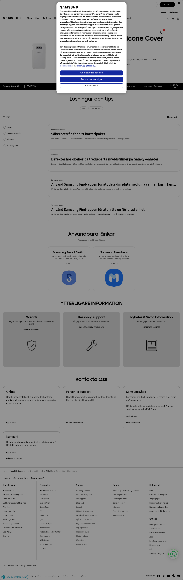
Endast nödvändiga (91, 79)
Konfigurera (91, 86)
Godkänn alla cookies (91, 73)
